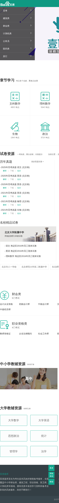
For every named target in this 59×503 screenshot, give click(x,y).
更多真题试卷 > (37, 162)
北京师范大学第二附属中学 (34, 267)
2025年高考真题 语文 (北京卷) (15, 167)
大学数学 (13, 420)
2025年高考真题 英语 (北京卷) (15, 176)
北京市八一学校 (9, 267)
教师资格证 (5, 334)
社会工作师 (43, 334)
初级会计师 (24, 304)
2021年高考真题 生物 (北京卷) (15, 210)
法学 (44, 451)
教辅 (51, 482)
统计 (44, 435)
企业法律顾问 (25, 334)
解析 (5, 171)
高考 (51, 468)
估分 (19, 171)
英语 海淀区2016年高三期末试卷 (21, 251)
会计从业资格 (6, 304)
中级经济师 (5, 309)
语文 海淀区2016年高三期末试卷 (21, 246)
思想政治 (13, 435)
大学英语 (43, 420)
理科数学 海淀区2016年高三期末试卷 (23, 256)
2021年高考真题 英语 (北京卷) (15, 193)
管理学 (14, 451)
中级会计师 (43, 304)
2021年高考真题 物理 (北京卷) (15, 201)
